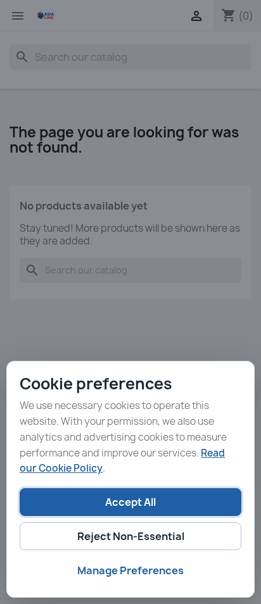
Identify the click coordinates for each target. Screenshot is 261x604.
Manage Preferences (130, 570)
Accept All (130, 502)
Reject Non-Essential (130, 536)
